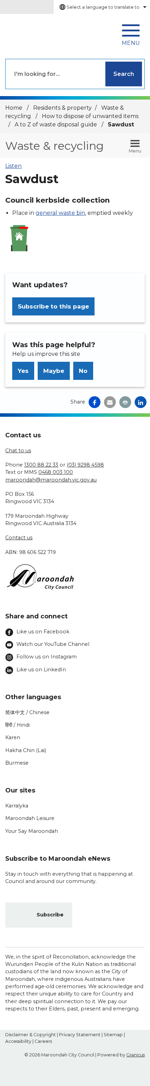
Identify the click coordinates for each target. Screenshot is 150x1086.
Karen (12, 737)
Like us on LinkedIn (41, 669)
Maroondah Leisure (29, 818)
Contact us (18, 537)
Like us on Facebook (42, 631)
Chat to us (18, 450)
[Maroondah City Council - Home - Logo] (36, 33)
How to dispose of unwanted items (90, 116)
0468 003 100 (55, 472)
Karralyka (16, 806)
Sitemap (113, 1034)
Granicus (135, 1054)
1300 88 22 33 (41, 465)
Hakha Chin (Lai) (25, 750)
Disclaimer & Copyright (30, 1034)
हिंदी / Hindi (17, 725)
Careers (43, 1041)
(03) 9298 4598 (85, 465)
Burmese (17, 763)
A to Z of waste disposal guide (56, 124)
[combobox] (102, 7)
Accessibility (18, 1041)
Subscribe (50, 915)
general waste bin (60, 213)
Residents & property (62, 107)
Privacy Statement (79, 1034)
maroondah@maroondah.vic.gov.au (51, 480)
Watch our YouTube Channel (52, 644)
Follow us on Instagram (46, 657)
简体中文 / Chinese (27, 712)
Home (13, 107)
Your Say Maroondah (31, 831)
